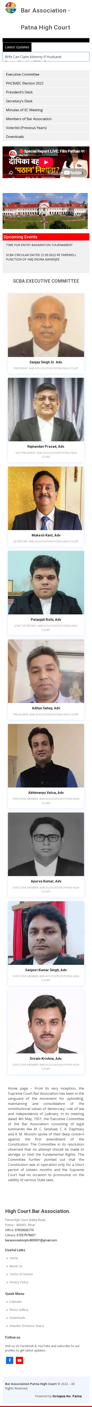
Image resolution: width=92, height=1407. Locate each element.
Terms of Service (21, 1274)
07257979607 (26, 1235)
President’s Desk (19, 92)
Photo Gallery (18, 1310)
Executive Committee (22, 74)
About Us (15, 1266)
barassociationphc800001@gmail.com (31, 1240)
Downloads (15, 136)
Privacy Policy (18, 1282)
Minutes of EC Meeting (24, 110)
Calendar (15, 1302)
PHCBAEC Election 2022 (24, 83)
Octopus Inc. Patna (67, 1396)
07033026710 (24, 1230)
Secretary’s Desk (19, 101)
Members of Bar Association (29, 119)
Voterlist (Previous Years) (26, 127)
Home (13, 1258)
